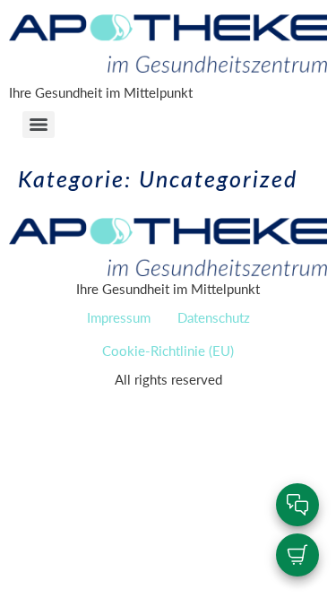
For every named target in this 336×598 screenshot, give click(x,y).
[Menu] (38, 124)
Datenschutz (213, 317)
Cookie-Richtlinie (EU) (168, 350)
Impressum (119, 317)
